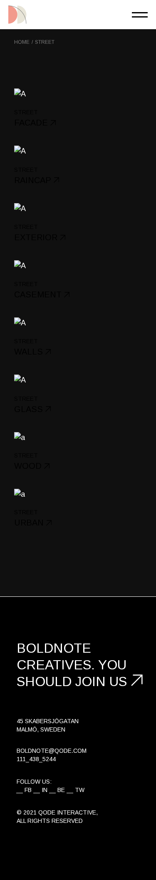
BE (61, 790)
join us (101, 681)
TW (79, 790)
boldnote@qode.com (52, 750)
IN (44, 790)
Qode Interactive (67, 812)
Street (26, 112)
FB (28, 790)
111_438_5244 (36, 759)
